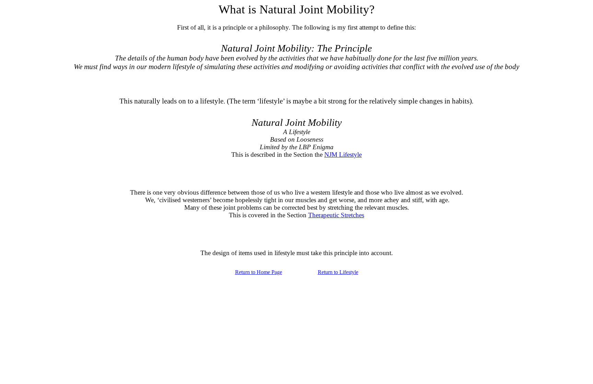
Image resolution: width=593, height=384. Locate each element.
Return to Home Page (258, 272)
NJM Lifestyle (343, 154)
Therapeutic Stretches (336, 215)
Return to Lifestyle (338, 272)
